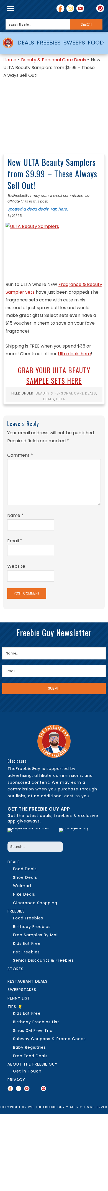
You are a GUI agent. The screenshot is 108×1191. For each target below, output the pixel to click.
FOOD (96, 42)
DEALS (25, 42)
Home (9, 60)
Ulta (60, 399)
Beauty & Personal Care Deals (53, 60)
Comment (20, 455)
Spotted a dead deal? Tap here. (37, 209)
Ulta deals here (74, 354)
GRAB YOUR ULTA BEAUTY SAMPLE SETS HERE (54, 375)
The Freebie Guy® (8, 43)
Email (14, 541)
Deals (48, 399)
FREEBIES (49, 42)
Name (15, 515)
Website (16, 566)
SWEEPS (74, 42)
